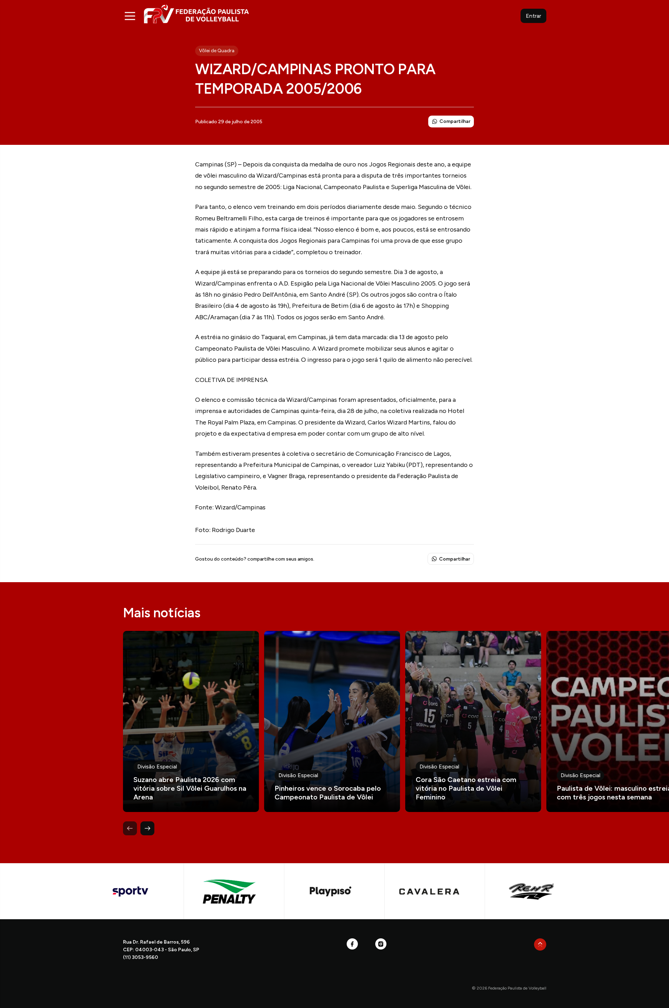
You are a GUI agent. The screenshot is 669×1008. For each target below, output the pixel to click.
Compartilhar (454, 121)
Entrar (533, 16)
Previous (130, 828)
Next (147, 828)
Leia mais (191, 721)
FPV (196, 13)
